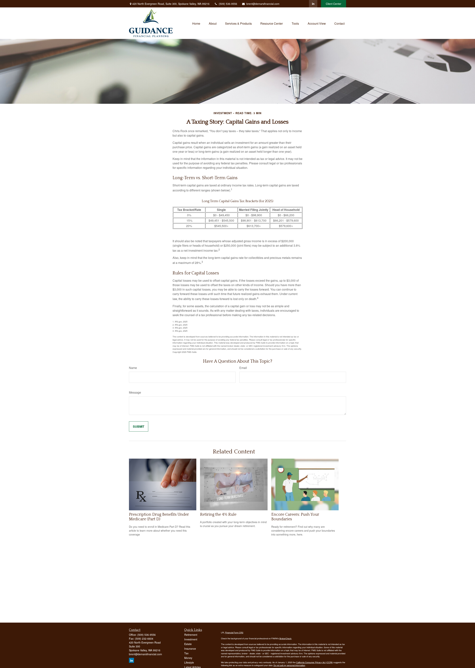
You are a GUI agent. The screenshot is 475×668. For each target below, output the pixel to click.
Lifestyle (189, 662)
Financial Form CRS (234, 632)
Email (243, 368)
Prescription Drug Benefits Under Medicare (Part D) (159, 516)
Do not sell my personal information (289, 665)
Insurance (190, 648)
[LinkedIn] (313, 3)
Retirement (190, 634)
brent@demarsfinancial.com (262, 4)
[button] (196, 23)
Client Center (333, 4)
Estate (188, 644)
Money (188, 658)
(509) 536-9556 (228, 4)
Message (135, 392)
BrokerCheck (285, 638)
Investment (190, 639)
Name (133, 368)
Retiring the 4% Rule (218, 514)
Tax (186, 653)
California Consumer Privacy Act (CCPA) (314, 662)
